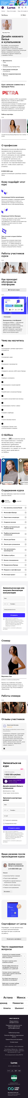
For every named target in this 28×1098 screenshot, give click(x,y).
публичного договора (20, 1095)
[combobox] (5, 1078)
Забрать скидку (14, 1084)
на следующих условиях (9, 1093)
